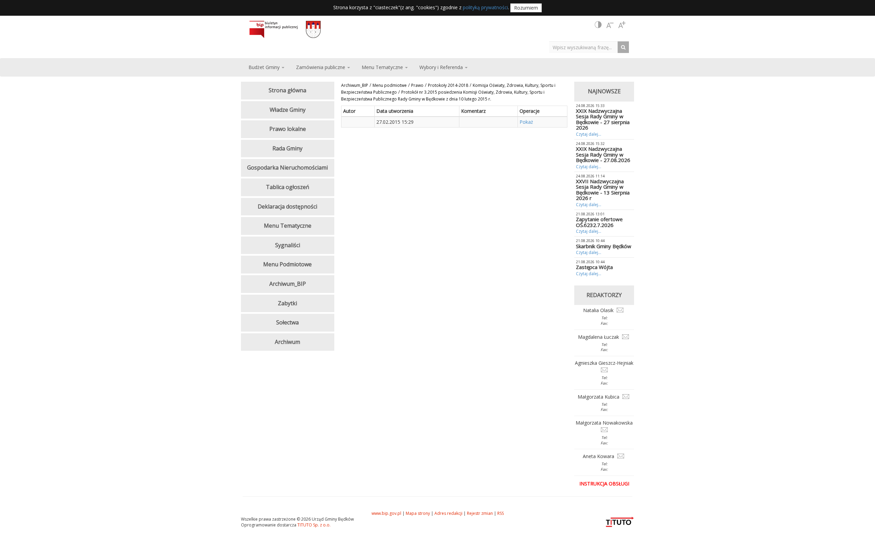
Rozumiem (526, 7)
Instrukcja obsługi (604, 483)
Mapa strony (418, 513)
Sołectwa (287, 322)
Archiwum (287, 342)
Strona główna (287, 90)
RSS (500, 513)
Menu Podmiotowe (287, 264)
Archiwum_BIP (354, 85)
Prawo (417, 85)
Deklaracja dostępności (287, 206)
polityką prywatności (485, 7)
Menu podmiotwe (390, 85)
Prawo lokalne (287, 129)
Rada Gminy (287, 148)
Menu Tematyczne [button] (383, 67)
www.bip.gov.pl (386, 513)
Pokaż (526, 122)
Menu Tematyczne (287, 225)
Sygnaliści (287, 245)
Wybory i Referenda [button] (441, 67)
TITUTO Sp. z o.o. (313, 525)
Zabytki (287, 303)
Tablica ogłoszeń (287, 187)
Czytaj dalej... (588, 134)
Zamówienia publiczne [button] (321, 67)
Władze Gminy (288, 109)
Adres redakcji (448, 513)
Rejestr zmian (480, 513)
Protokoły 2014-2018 (448, 85)
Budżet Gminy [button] (264, 67)
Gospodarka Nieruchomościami (287, 167)
